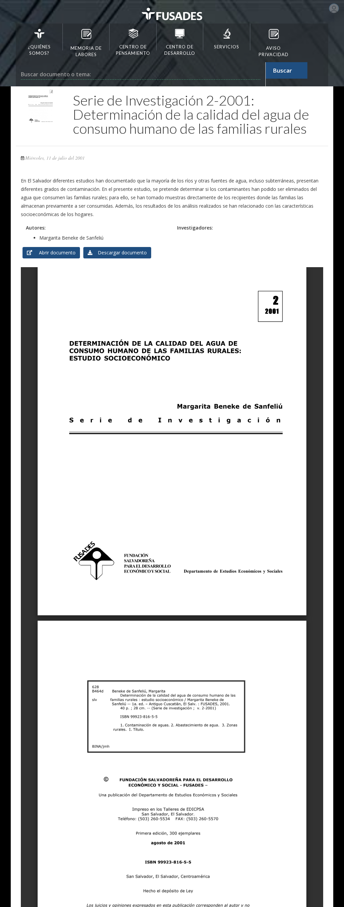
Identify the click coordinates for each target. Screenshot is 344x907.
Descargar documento (119, 252)
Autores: (36, 227)
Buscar (282, 70)
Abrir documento (54, 252)
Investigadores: (195, 227)
